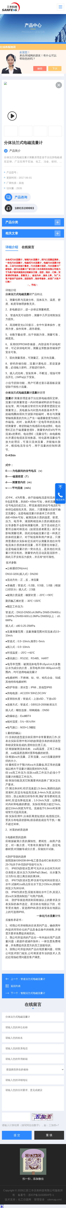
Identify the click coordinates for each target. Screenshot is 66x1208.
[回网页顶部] (60, 487)
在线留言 (28, 247)
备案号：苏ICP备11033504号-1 (36, 1194)
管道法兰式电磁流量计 (33, 979)
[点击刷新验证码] (42, 1116)
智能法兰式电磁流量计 (33, 993)
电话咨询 (60, 499)
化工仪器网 (24, 1199)
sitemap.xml (54, 1199)
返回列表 (16, 986)
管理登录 (39, 1199)
